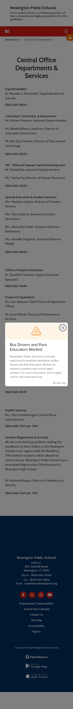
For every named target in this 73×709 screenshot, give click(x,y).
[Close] (62, 327)
